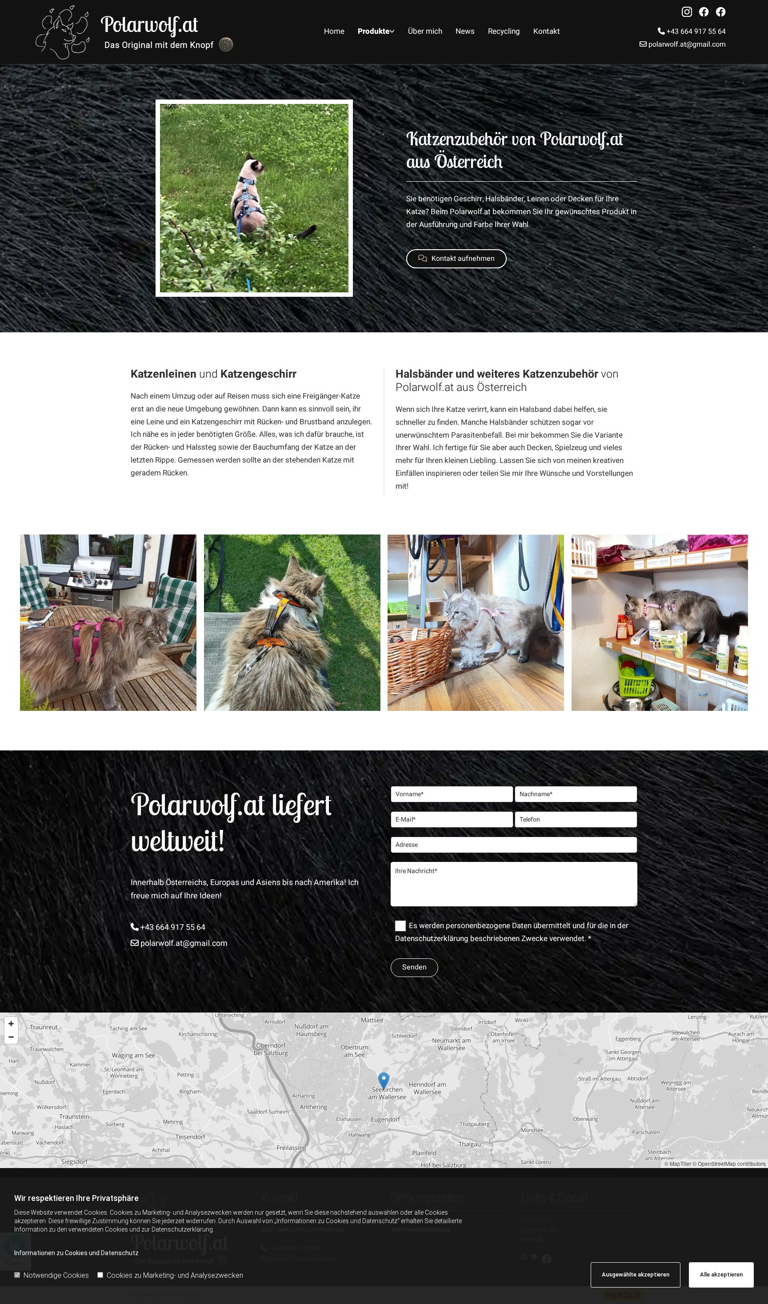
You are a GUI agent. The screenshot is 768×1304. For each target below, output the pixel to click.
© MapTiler (677, 1163)
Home (334, 31)
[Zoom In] (11, 1023)
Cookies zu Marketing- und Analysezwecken (175, 1275)
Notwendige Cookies (56, 1275)
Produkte (373, 31)
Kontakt (546, 31)
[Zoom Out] (11, 1037)
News (465, 31)
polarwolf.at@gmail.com (683, 44)
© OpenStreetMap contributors (729, 1163)
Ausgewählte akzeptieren (635, 1274)
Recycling (504, 31)
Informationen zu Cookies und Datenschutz (76, 1252)
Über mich (425, 31)
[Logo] (65, 32)
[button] (456, 258)
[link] (376, 32)
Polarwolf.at (149, 24)
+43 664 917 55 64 (692, 31)
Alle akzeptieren (721, 1274)
